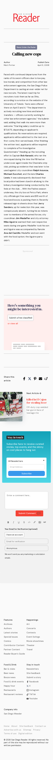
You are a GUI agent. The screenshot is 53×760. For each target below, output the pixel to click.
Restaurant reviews (13, 694)
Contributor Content (14, 645)
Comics (7, 641)
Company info (10, 709)
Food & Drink (10, 664)
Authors (8, 628)
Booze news (9, 677)
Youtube (33, 698)
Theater (30, 645)
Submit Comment (27, 513)
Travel (29, 649)
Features (8, 620)
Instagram (34, 690)
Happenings (32, 620)
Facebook (34, 681)
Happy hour (9, 686)
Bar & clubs (9, 669)
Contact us (40, 726)
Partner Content (12, 649)
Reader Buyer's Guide (14, 653)
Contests (31, 632)
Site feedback (33, 673)
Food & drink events (14, 681)
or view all (13, 323)
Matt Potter (9, 65)
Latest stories (11, 632)
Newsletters (32, 669)
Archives (8, 624)
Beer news (9, 673)
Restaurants (10, 690)
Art (28, 624)
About (14, 726)
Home (6, 726)
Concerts (31, 628)
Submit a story (33, 677)
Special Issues (11, 636)
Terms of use (10, 733)
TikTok (32, 694)
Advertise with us (12, 729)
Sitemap (27, 729)
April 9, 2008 (43, 65)
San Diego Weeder (13, 713)
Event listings (33, 636)
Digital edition (25, 733)
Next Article (32, 393)
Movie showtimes (35, 641)
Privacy (36, 729)
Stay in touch (33, 664)
